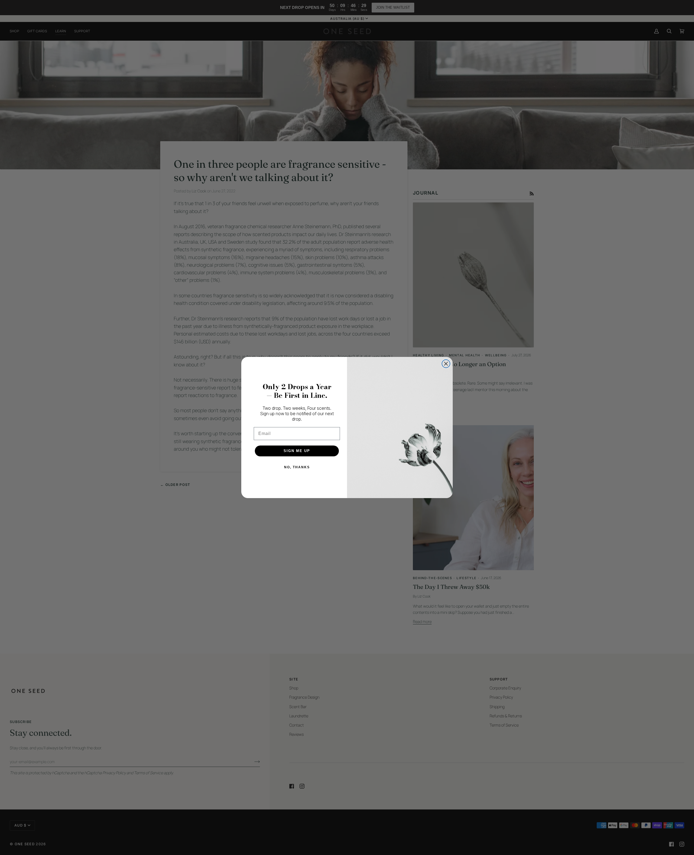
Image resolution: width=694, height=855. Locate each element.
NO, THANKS (297, 467)
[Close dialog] (446, 364)
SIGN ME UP (297, 451)
